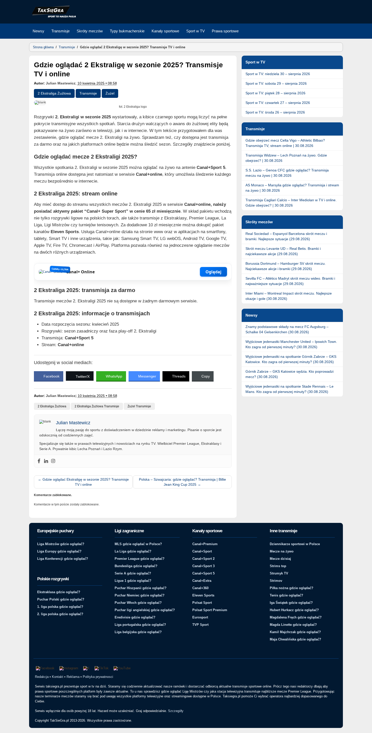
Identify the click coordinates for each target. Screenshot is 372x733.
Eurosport (200, 617)
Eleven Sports (203, 595)
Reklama (73, 677)
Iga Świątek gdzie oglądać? (291, 603)
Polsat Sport (202, 603)
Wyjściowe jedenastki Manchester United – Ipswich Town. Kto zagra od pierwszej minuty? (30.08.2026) (291, 344)
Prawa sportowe (225, 31)
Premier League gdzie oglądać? (139, 559)
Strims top (278, 566)
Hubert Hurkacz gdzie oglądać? (294, 610)
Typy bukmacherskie (127, 31)
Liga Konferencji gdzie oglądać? (62, 559)
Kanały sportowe (165, 31)
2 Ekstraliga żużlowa (54, 93)
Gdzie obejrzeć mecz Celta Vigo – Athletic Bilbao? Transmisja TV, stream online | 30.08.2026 (285, 143)
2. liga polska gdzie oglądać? (60, 614)
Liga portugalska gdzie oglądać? (140, 625)
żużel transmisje (139, 406)
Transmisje (60, 31)
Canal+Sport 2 (203, 559)
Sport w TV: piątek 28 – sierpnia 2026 (275, 93)
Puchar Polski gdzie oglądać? (60, 599)
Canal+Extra (201, 581)
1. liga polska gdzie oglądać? (60, 607)
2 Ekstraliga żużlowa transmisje (97, 406)
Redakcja (42, 677)
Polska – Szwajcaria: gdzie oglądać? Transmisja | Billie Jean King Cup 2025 (182, 481)
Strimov (276, 581)
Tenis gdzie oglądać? (286, 595)
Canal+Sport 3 (203, 566)
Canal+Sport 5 (203, 573)
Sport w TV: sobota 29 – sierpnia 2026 (276, 83)
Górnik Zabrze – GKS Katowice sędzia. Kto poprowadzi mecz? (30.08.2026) (289, 374)
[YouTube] (122, 668)
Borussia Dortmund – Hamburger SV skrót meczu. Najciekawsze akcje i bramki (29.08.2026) (285, 266)
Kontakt (57, 677)
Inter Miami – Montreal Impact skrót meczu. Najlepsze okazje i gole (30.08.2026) (288, 296)
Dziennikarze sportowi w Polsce (295, 544)
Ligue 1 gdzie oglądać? (133, 581)
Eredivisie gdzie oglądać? (135, 617)
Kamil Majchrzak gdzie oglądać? (295, 632)
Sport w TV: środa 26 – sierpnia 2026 (275, 112)
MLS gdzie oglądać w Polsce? (138, 544)
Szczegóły (175, 711)
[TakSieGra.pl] (52, 16)
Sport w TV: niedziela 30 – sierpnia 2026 (277, 74)
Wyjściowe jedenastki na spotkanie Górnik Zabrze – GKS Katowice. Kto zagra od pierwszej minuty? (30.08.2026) (290, 359)
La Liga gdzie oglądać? (133, 551)
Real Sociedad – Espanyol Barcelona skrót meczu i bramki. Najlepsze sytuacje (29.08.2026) (286, 236)
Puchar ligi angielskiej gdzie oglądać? (145, 610)
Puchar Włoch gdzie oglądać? (138, 603)
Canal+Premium (205, 544)
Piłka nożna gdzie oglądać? (291, 588)
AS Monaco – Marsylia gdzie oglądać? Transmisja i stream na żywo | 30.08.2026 (292, 187)
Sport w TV (195, 31)
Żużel (110, 93)
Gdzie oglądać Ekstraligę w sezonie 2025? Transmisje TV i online (83, 481)
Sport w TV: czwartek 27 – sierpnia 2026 (277, 103)
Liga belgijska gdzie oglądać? (138, 632)
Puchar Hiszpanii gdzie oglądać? (141, 588)
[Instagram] (53, 461)
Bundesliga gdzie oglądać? (136, 566)
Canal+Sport (202, 551)
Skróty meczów (90, 31)
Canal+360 (200, 588)
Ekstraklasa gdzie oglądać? (58, 592)
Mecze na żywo (282, 551)
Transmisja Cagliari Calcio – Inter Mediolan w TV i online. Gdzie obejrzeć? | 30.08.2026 (291, 202)
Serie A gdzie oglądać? (133, 573)
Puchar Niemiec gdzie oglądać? (139, 595)
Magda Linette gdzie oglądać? (293, 625)
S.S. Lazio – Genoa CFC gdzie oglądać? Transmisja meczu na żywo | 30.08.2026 (287, 172)
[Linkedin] (46, 461)
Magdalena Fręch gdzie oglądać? (296, 617)
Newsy (38, 31)
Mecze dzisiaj (280, 559)
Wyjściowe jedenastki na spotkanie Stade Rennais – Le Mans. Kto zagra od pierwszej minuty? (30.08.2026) (289, 389)
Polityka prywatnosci (98, 677)
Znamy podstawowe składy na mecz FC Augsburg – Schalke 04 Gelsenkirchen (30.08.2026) (286, 329)
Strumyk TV (279, 573)
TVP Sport (200, 625)
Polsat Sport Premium (209, 610)
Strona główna (43, 47)
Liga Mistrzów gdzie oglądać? (60, 544)
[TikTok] (102, 668)
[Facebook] (39, 461)
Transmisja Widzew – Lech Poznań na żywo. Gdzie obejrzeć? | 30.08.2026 (286, 158)
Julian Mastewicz (60, 83)
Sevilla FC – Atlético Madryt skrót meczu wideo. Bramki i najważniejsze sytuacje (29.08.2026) (290, 281)
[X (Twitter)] (86, 668)
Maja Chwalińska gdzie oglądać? (295, 639)
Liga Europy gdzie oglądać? (59, 551)
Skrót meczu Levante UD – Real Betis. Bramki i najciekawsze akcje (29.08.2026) (283, 251)
